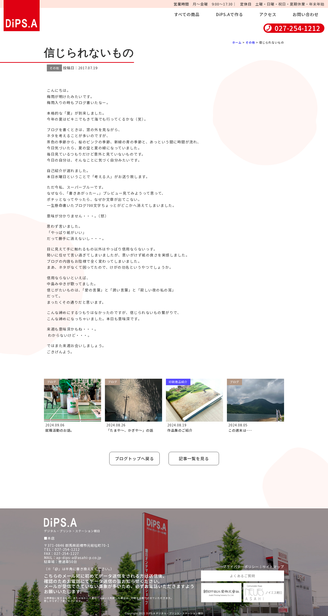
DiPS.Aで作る (229, 14)
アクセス (267, 14)
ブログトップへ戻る (134, 458)
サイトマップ (273, 567)
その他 (250, 42)
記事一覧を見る (194, 458)
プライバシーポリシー (241, 567)
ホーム (237, 42)
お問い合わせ (306, 14)
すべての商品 (187, 14)
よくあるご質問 (242, 575)
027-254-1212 (297, 28)
